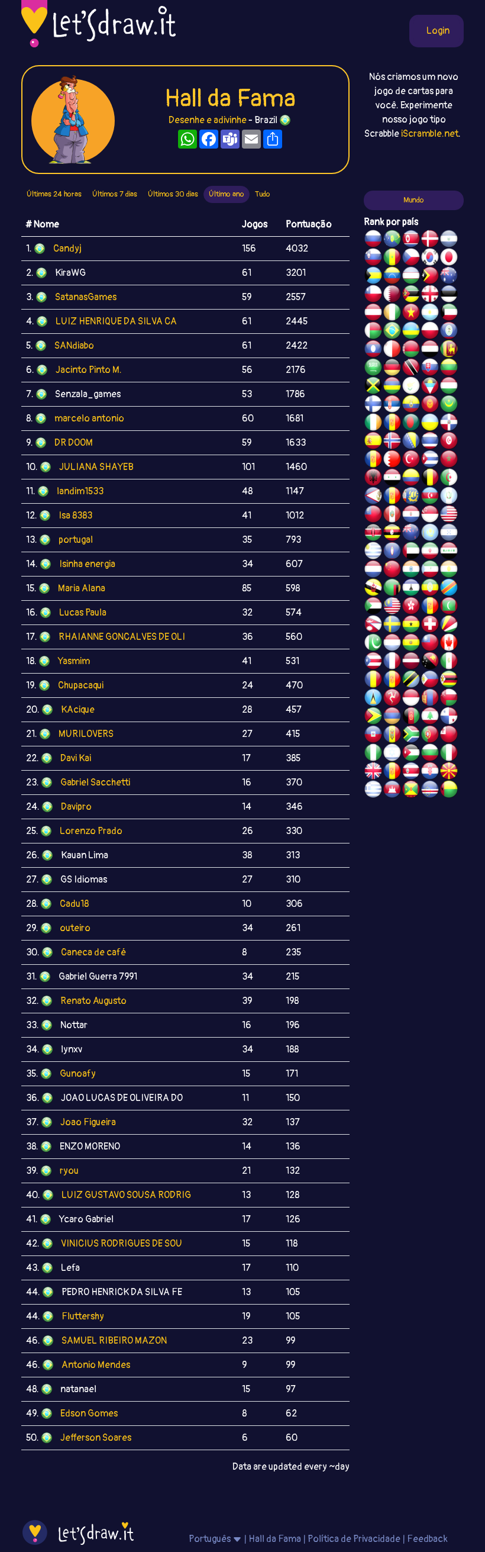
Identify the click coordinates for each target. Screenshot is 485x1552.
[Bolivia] (411, 644)
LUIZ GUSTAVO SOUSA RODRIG (126, 1195)
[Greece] (373, 791)
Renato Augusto (93, 1001)
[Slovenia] (373, 259)
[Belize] (448, 332)
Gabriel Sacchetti (95, 782)
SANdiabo (74, 346)
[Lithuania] (448, 369)
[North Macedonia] (448, 772)
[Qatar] (392, 295)
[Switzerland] (430, 626)
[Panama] (448, 717)
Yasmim (74, 661)
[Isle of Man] (392, 699)
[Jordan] (411, 754)
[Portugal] (430, 736)
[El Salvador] (448, 240)
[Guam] (392, 552)
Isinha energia (87, 564)
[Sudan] (373, 607)
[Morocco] (448, 460)
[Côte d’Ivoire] (392, 314)
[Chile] (373, 295)
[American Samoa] (373, 497)
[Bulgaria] (430, 754)
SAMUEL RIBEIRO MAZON (114, 1341)
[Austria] (373, 314)
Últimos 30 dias (173, 194)
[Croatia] (430, 772)
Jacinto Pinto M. (89, 370)
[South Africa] (411, 736)
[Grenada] (411, 791)
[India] (411, 571)
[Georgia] (430, 295)
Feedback (427, 1539)
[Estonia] (448, 295)
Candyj (67, 249)
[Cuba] (430, 460)
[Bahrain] (392, 460)
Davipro (76, 807)
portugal (76, 540)
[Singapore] (430, 515)
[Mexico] (448, 662)
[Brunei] (373, 589)
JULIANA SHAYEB (96, 467)
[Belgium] (430, 479)
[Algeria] (448, 479)
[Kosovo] (430, 607)
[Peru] (392, 515)
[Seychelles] (448, 626)
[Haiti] (373, 736)
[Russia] (373, 240)
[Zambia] (392, 589)
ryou (69, 1171)
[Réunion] (392, 424)
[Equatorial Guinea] (430, 571)
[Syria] (392, 479)
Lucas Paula (82, 613)
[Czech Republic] (411, 259)
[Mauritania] (448, 405)
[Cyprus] (411, 387)
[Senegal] (392, 259)
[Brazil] (392, 332)
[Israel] (392, 754)
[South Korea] (430, 259)
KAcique (78, 710)
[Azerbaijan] (430, 497)
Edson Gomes (89, 1413)
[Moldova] (392, 736)
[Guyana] (373, 717)
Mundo (413, 200)
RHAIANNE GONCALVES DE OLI (122, 637)
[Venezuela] (392, 277)
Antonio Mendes (96, 1365)
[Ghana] (411, 626)
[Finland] (373, 405)
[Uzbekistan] (411, 277)
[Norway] (392, 442)
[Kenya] (373, 534)
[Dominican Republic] (448, 424)
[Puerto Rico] (373, 662)
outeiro (75, 928)
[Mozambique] (411, 295)
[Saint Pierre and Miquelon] (411, 497)
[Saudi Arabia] (373, 369)
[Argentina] (430, 314)
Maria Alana (81, 588)
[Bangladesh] (411, 424)
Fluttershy (83, 1316)
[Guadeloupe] (392, 772)
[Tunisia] (448, 442)
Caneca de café (93, 952)
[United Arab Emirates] (411, 552)
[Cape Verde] (430, 791)
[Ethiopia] (430, 589)
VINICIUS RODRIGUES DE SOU (121, 1244)
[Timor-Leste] (430, 277)
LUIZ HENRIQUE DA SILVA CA (116, 321)
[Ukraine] (430, 424)
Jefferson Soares (95, 1438)
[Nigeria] (373, 754)
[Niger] (448, 571)
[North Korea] (411, 240)
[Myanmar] (373, 515)
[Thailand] (430, 442)
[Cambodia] (392, 791)
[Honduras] (448, 534)
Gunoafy (78, 1074)
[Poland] (430, 332)
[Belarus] (411, 350)
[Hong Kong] (411, 607)
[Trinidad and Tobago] (411, 369)
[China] (392, 571)
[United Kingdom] (373, 772)
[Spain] (373, 442)
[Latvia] (411, 662)
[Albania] (373, 479)
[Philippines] (430, 681)
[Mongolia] (430, 699)
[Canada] (448, 644)
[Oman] (448, 699)
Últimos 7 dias (114, 194)
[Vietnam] (411, 314)
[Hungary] (448, 387)
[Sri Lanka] (448, 350)
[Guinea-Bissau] (448, 791)
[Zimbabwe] (448, 681)
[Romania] (373, 681)
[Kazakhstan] (430, 534)
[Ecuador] (411, 405)
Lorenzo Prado (91, 831)
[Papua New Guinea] (430, 662)
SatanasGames (86, 297)
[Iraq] (448, 552)
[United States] (448, 515)
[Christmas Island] (392, 240)
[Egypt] (430, 350)
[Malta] (392, 350)
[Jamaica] (373, 387)
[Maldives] (448, 607)
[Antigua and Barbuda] (430, 387)
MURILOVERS (86, 734)
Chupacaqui (81, 685)
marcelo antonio (89, 418)
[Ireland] (373, 424)
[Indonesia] (411, 699)
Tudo (262, 194)
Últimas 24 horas (54, 194)
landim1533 (80, 491)
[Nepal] (373, 626)
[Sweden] (392, 626)
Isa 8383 (75, 515)
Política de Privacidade (354, 1539)
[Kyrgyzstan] (430, 405)
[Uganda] (392, 534)
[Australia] (448, 277)
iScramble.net (429, 134)
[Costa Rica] (411, 772)
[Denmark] (430, 240)
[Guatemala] (448, 497)
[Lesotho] (411, 589)
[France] (392, 662)
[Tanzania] (411, 681)
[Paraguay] (411, 515)
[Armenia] (392, 717)
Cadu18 (74, 904)
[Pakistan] (373, 644)
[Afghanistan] (411, 717)
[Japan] (448, 259)
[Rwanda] (411, 332)
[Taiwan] (430, 644)
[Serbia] (392, 405)
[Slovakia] (430, 369)
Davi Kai (75, 758)
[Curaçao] (392, 681)
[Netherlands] (373, 571)
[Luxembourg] (392, 644)
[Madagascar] (373, 332)
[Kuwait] (448, 314)
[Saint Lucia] (373, 699)
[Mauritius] (392, 387)
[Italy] (448, 754)
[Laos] (373, 350)
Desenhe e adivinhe (208, 120)
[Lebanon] (430, 717)
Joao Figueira (88, 1122)
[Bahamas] (373, 277)
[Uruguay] (373, 552)
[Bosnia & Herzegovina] (411, 442)
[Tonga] (448, 736)
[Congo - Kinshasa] (448, 589)
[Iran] (430, 552)
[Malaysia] (392, 607)
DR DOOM (73, 443)
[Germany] (392, 369)
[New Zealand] (411, 534)
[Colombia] (411, 479)
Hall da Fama (274, 1539)
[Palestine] (373, 460)
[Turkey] (411, 460)
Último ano (226, 194)
